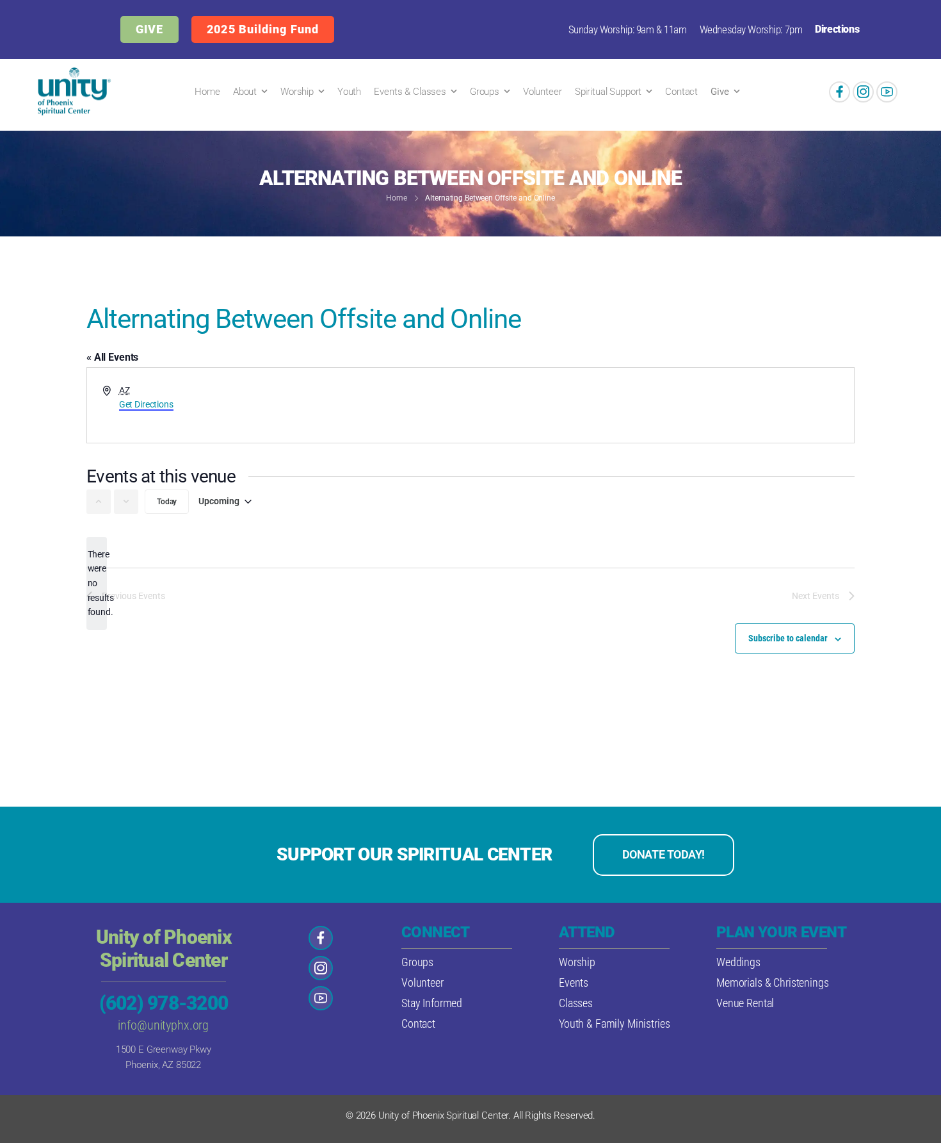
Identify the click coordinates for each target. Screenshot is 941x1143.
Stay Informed (431, 1003)
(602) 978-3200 (164, 1003)
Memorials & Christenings (772, 982)
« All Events (112, 357)
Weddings (738, 962)
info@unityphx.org (163, 1025)
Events (573, 982)
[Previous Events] (98, 501)
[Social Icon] (839, 92)
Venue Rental (745, 1003)
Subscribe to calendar (788, 638)
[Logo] (71, 91)
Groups (484, 91)
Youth (349, 91)
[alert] (96, 583)
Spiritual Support (608, 91)
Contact (681, 91)
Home (207, 91)
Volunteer (542, 91)
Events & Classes (410, 91)
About (245, 91)
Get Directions (146, 404)
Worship (297, 91)
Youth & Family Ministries (614, 1023)
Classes (576, 1003)
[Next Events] (126, 501)
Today (167, 501)
